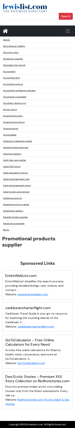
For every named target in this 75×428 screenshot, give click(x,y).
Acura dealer (10, 134)
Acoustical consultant (14, 96)
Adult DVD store (11, 166)
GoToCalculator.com (31, 363)
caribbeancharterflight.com (28, 308)
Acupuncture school (14, 122)
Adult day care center (14, 160)
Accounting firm (11, 77)
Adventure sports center (16, 204)
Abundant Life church (14, 65)
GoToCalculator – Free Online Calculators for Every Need (29, 342)
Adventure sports (12, 198)
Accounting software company (19, 90)
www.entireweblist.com (32, 294)
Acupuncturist (10, 128)
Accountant (9, 71)
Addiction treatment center (17, 141)
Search (65, 16)
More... (6, 229)
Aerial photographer (14, 223)
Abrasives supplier (13, 58)
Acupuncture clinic (13, 115)
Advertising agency (13, 210)
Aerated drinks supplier (15, 217)
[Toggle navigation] (68, 31)
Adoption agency (12, 153)
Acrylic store (10, 109)
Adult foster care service (16, 191)
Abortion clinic (11, 52)
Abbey (6, 39)
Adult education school (15, 172)
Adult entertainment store (17, 185)
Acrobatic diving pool (14, 103)
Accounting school (13, 84)
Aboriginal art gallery (14, 46)
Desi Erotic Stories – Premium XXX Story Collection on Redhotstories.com (37, 378)
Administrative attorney (15, 147)
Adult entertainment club (16, 179)
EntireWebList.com (21, 275)
